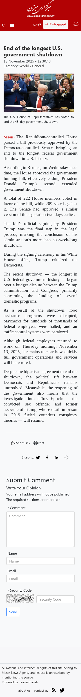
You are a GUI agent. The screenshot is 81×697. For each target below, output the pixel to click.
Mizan (8, 136)
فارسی (37, 24)
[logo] (41, 9)
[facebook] (47, 457)
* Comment (16, 507)
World (24, 65)
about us (24, 690)
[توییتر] (62, 692)
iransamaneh (29, 682)
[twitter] (38, 457)
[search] (4, 26)
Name (12, 553)
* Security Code (19, 590)
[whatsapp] (66, 457)
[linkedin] (56, 457)
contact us (41, 690)
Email (11, 570)
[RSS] (54, 691)
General (38, 65)
